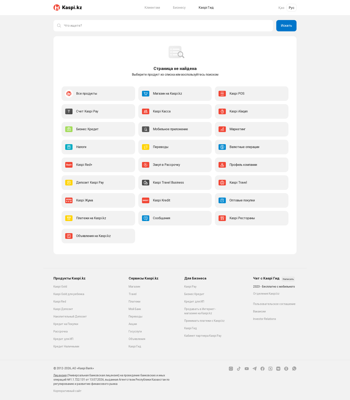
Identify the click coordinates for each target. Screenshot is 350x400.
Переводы (135, 316)
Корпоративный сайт (67, 391)
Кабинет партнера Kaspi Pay (202, 335)
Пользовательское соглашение (274, 304)
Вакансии (259, 311)
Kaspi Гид (135, 346)
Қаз (281, 8)
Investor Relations (264, 319)
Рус (291, 8)
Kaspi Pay (190, 286)
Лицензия (60, 375)
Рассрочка (60, 331)
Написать (288, 279)
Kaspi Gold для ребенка (68, 294)
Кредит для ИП (63, 339)
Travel (133, 294)
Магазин (134, 286)
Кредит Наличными (66, 346)
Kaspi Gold (60, 286)
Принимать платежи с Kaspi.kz (204, 320)
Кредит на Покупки (65, 324)
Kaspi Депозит (63, 309)
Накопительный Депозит (70, 316)
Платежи (134, 301)
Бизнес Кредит (194, 294)
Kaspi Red (59, 301)
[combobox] (167, 26)
